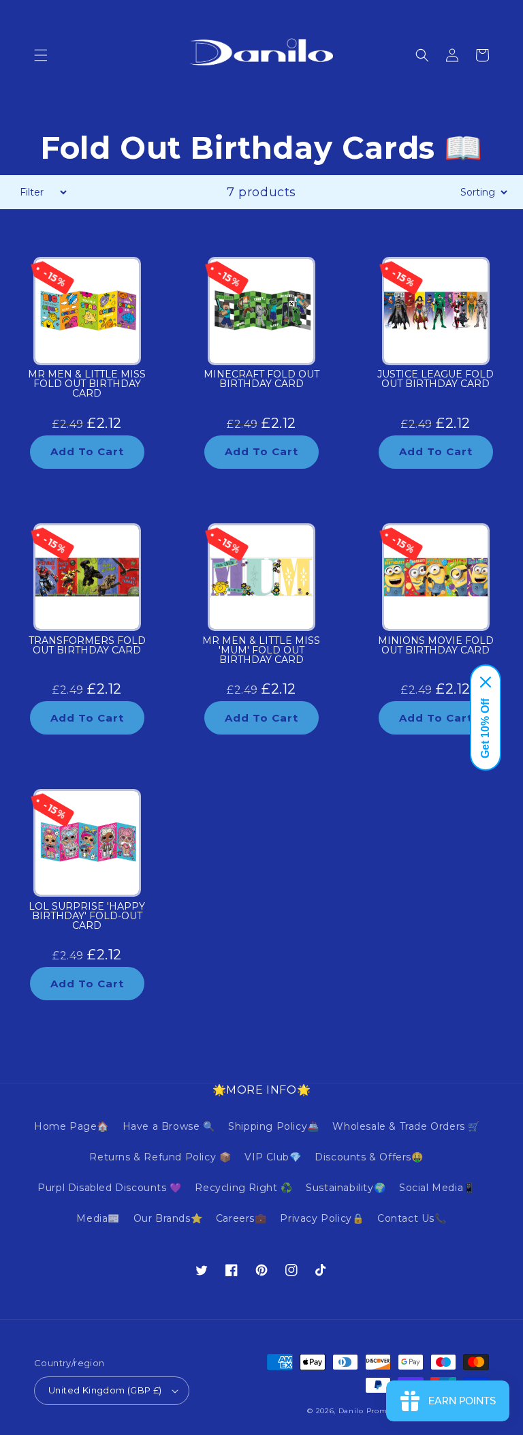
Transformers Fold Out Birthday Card (87, 646)
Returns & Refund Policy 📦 (160, 1157)
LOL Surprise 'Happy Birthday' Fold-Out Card (87, 916)
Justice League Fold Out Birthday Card (435, 379)
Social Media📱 (437, 1188)
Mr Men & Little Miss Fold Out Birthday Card (87, 384)
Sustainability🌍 (345, 1188)
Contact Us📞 (412, 1218)
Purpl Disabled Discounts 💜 (109, 1188)
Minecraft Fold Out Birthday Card (261, 379)
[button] (41, 55)
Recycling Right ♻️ (243, 1188)
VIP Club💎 (272, 1157)
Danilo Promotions (374, 1410)
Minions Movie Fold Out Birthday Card (436, 646)
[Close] (485, 682)
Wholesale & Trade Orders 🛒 (406, 1126)
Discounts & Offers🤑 (369, 1157)
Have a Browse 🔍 (169, 1126)
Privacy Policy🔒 (322, 1218)
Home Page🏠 (71, 1126)
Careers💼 (241, 1218)
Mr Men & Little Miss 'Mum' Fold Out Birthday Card (261, 651)
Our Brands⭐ (168, 1218)
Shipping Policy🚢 (273, 1126)
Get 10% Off (485, 728)
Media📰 (98, 1218)
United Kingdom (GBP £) (105, 1390)
